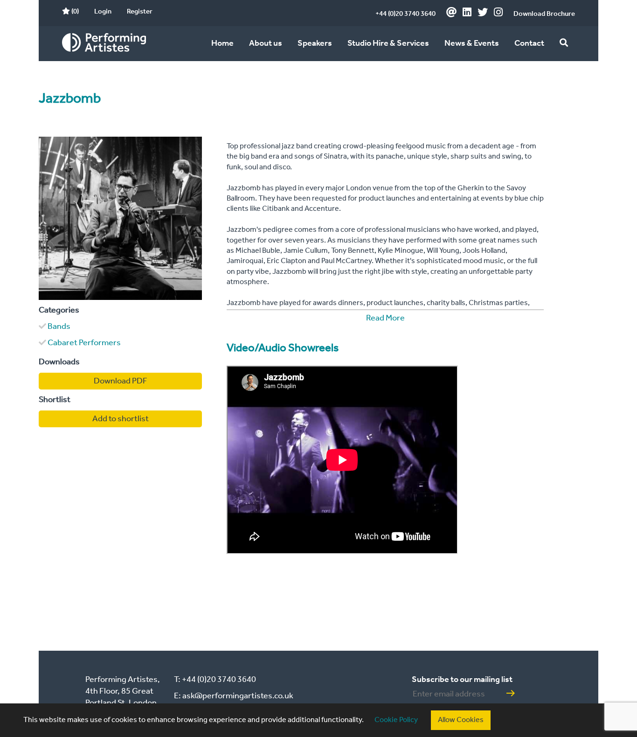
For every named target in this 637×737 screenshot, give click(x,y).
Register (139, 11)
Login (102, 11)
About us (265, 43)
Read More (385, 318)
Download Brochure (544, 14)
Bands (59, 326)
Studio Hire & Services (388, 43)
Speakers (315, 43)
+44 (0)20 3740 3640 (405, 14)
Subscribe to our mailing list (462, 680)
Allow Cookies (461, 720)
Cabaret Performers (84, 343)
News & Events (471, 43)
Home (222, 43)
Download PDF (120, 381)
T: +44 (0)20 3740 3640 (215, 680)
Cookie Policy (396, 720)
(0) (74, 11)
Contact (529, 43)
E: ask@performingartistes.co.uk (233, 696)
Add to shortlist (120, 419)
